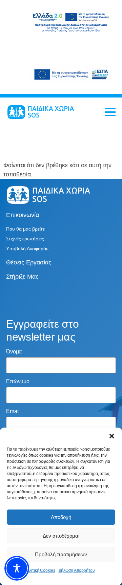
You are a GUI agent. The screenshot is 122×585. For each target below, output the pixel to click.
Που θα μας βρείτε (25, 229)
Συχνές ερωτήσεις (25, 238)
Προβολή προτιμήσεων (61, 554)
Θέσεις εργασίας (29, 262)
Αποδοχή (61, 517)
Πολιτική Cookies (39, 570)
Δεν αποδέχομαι (61, 536)
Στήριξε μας (22, 276)
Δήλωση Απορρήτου (77, 570)
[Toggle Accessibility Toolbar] (16, 568)
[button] (111, 436)
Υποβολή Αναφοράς (27, 248)
